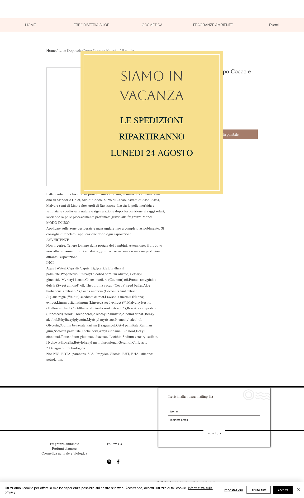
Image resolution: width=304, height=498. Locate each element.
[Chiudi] (298, 490)
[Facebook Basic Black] (118, 462)
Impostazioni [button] (233, 490)
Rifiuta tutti (258, 490)
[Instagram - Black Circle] (109, 462)
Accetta (283, 490)
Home (51, 50)
